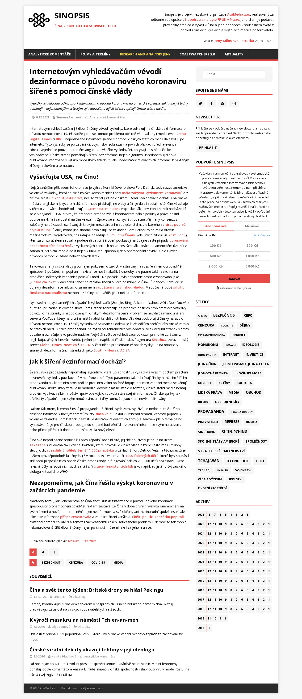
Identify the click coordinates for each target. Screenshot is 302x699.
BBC (59, 139)
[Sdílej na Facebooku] (54, 552)
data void (104, 414)
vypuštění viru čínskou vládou (120, 287)
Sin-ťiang (206, 432)
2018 (200, 590)
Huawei (230, 345)
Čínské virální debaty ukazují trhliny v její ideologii (92, 649)
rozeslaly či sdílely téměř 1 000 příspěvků (80, 450)
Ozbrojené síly (227, 402)
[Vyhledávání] (234, 74)
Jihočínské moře (248, 373)
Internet (231, 354)
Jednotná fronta (213, 373)
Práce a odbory (242, 412)
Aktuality (234, 54)
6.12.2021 (42, 117)
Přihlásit (208, 147)
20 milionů (177, 235)
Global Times (51, 345)
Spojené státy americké (218, 441)
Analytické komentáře (49, 54)
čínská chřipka (43, 282)
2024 (200, 534)
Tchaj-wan (208, 460)
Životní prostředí (212, 488)
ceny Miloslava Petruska (234, 40)
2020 (200, 571)
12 (209, 524)
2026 (200, 515)
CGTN (86, 345)
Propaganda (211, 411)
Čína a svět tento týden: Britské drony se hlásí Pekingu (96, 590)
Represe (232, 421)
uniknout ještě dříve (65, 198)
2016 (200, 609)
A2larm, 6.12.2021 (82, 541)
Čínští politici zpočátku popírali (158, 517)
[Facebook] (211, 103)
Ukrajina (223, 470)
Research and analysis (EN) (145, 54)
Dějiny (245, 325)
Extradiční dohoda (211, 335)
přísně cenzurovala (75, 517)
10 (220, 524)
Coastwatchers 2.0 (197, 54)
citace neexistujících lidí (113, 466)
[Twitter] (200, 103)
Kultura (244, 383)
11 (214, 524)
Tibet (260, 461)
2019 (200, 581)
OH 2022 (203, 402)
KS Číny (224, 383)
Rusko (251, 422)
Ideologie (250, 345)
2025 (200, 524)
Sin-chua (159, 339)
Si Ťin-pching (234, 431)
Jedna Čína (207, 364)
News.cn (70, 345)
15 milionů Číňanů (121, 235)
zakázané (37, 445)
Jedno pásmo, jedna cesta (245, 364)
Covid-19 (98, 563)
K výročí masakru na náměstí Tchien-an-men (83, 620)
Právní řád (208, 421)
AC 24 (124, 350)
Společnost (256, 441)
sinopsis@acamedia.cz (88, 688)
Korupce (205, 383)
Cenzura (76, 563)
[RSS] (222, 103)
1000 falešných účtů (142, 455)
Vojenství (243, 470)
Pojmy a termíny (95, 54)
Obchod (253, 392)
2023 (200, 543)
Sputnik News (105, 350)
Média (118, 563)
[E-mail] (234, 103)
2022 (200, 552)
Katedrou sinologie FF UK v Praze (212, 19)
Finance (238, 335)
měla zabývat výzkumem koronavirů (152, 193)
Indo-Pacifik (207, 354)
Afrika (202, 315)
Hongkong (208, 344)
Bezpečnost (51, 563)
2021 (200, 562)
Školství (235, 479)
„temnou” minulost (104, 208)
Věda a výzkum (210, 479)
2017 (200, 600)
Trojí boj (204, 470)
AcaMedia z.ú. (238, 14)
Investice (255, 354)
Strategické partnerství (221, 451)
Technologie (237, 461)
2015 (200, 618)
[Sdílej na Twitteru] (43, 552)
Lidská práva (210, 392)
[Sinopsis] (39, 20)
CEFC (248, 315)
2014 (200, 628)
